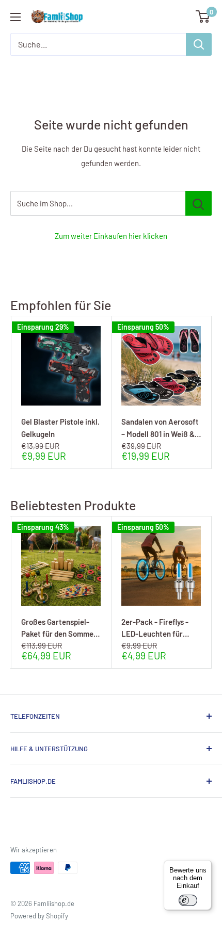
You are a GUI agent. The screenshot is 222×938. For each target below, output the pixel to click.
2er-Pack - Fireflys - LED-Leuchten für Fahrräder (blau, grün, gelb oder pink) (158, 627)
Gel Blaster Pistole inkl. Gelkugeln (60, 427)
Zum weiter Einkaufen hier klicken (111, 235)
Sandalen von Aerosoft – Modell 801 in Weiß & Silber (160, 427)
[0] (203, 16)
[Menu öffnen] (15, 17)
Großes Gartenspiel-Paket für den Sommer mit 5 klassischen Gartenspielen (59, 627)
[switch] (188, 900)
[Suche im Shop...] (198, 203)
